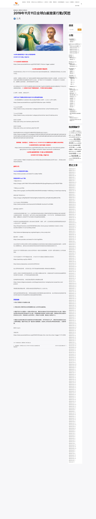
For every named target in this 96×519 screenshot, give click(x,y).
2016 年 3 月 (71, 379)
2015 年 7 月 (71, 392)
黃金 (80, 158)
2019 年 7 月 (71, 311)
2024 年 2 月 (71, 219)
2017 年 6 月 (71, 354)
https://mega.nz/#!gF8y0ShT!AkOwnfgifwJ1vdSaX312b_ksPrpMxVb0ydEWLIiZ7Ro (37, 197)
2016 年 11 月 (71, 365)
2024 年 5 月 (71, 214)
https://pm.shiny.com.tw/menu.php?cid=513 (26, 121)
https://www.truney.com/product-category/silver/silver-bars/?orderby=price (36, 115)
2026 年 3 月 (71, 177)
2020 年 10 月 (71, 286)
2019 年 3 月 (71, 318)
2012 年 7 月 (71, 453)
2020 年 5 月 (71, 295)
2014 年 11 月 (71, 406)
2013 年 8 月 (71, 431)
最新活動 (24, 2)
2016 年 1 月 (71, 382)
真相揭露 (75, 145)
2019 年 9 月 (71, 308)
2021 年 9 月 (71, 268)
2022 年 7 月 (71, 251)
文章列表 (46, 2)
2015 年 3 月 (71, 399)
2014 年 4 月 (71, 418)
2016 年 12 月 (71, 364)
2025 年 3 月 (71, 197)
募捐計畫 (77, 2)
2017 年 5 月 (71, 355)
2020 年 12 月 (71, 283)
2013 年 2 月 (71, 441)
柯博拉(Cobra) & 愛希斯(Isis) (37, 2)
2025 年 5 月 (71, 194)
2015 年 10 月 (71, 387)
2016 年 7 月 (71, 372)
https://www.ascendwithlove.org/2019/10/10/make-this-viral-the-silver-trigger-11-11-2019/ (40, 335)
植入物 (76, 143)
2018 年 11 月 (71, 325)
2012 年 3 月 (71, 460)
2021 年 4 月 (71, 276)
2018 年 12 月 (71, 323)
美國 (75, 149)
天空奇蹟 (71, 101)
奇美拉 (78, 135)
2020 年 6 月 (71, 293)
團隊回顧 (71, 72)
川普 (71, 139)
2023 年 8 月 (71, 229)
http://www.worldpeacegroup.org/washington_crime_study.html (32, 232)
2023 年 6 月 (71, 232)
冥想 (79, 132)
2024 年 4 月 (71, 215)
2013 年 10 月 (71, 428)
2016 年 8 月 (71, 370)
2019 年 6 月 (71, 313)
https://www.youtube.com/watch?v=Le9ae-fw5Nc (28, 173)
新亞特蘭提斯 (78, 141)
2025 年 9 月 (71, 187)
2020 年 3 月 (71, 298)
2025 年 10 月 (71, 185)
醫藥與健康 (72, 93)
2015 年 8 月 (71, 391)
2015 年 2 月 (71, 401)
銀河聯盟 (73, 153)
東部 (71, 84)
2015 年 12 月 (71, 384)
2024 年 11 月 (71, 204)
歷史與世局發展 (73, 89)
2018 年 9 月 (71, 328)
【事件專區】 (71, 75)
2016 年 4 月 (71, 377)
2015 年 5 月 (71, 396)
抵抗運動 (77, 139)
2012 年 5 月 (71, 456)
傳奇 (19, 18)
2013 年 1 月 (71, 443)
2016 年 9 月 (71, 369)
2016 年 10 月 (71, 367)
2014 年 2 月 (71, 421)
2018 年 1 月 (71, 342)
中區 (71, 82)
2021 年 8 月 (71, 269)
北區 (71, 80)
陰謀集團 (74, 156)
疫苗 (71, 145)
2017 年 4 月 (71, 357)
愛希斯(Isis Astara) (73, 49)
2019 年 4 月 (71, 316)
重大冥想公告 (24, 10)
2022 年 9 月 (71, 247)
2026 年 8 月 (71, 168)
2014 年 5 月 (71, 416)
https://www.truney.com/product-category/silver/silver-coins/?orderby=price (36, 108)
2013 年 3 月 (71, 439)
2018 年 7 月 (71, 332)
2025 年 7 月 (71, 190)
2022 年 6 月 (71, 252)
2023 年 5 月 (71, 234)
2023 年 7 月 (71, 231)
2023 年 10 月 (71, 226)
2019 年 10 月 (71, 306)
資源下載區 (77, 5)
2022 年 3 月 (71, 258)
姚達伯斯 (78, 137)
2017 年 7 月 (71, 352)
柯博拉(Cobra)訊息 (73, 47)
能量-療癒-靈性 (73, 94)
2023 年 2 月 (71, 239)
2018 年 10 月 (71, 327)
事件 (74, 131)
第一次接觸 (76, 147)
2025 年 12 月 (71, 182)
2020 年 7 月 (71, 291)
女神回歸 (71, 103)
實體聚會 (72, 2)
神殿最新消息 (72, 39)
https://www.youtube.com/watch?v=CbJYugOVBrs (28, 239)
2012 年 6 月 (71, 455)
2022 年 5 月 (71, 254)
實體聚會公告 (72, 86)
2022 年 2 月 (71, 259)
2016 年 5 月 (71, 375)
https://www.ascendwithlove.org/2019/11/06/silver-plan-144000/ (32, 102)
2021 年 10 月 (71, 266)
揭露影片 (71, 71)
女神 (70, 137)
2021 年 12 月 (71, 263)
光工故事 (71, 91)
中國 (72, 131)
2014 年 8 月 (71, 411)
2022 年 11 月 (71, 244)
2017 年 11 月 (71, 345)
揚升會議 (73, 141)
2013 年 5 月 (71, 436)
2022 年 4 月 (71, 256)
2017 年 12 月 (71, 343)
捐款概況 (70, 55)
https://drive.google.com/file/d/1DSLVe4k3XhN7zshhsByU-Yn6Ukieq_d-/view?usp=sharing (40, 190)
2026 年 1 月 (71, 180)
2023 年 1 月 (71, 241)
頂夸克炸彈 (75, 158)
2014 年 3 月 (71, 419)
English (70, 116)
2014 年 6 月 (71, 414)
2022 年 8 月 (71, 249)
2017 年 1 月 (71, 362)
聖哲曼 (72, 151)
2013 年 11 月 (71, 426)
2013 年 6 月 (71, 434)
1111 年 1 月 (71, 461)
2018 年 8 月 (71, 330)
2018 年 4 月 (71, 337)
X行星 (70, 131)
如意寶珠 (73, 137)
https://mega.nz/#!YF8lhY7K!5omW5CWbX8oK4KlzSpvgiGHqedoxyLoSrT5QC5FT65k (38, 183)
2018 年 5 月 (71, 335)
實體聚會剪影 (72, 77)
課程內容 (71, 59)
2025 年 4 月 (71, 195)
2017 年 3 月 (71, 359)
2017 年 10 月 (71, 347)
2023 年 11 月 (71, 224)
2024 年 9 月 (71, 207)
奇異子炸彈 (73, 135)
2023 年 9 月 (71, 227)
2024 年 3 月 (71, 217)
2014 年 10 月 (71, 407)
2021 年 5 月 (71, 274)
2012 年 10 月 (71, 448)
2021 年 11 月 (71, 264)
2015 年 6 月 (71, 394)
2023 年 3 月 (71, 237)
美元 (73, 149)
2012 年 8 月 (71, 451)
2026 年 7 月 (71, 170)
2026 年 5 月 (71, 173)
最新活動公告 (16, 10)
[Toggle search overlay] (81, 3)
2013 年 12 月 (71, 424)
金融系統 (75, 151)
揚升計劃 (71, 106)
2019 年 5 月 (71, 315)
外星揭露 (71, 99)
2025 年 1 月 (71, 200)
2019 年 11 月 (71, 305)
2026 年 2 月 (71, 178)
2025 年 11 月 (71, 183)
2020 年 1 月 (71, 301)
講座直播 (71, 69)
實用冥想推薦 (72, 64)
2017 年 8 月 (71, 350)
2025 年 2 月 (71, 199)
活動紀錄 (71, 41)
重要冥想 (54, 2)
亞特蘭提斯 (78, 131)
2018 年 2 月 (71, 340)
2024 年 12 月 (71, 202)
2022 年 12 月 (71, 242)
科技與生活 (72, 96)
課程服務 (70, 56)
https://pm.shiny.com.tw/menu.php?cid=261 (26, 128)
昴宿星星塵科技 (73, 111)
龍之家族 (70, 159)
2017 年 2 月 (71, 360)
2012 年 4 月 (71, 458)
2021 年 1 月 (71, 281)
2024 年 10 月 (71, 205)
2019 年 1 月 (71, 322)
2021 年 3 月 (71, 278)
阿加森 (77, 153)
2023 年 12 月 (71, 222)
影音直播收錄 (71, 68)
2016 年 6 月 (71, 374)
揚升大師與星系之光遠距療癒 (75, 113)
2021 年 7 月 (71, 271)
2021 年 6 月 (71, 273)
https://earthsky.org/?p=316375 (23, 259)
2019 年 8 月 (71, 310)
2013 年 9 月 (71, 429)
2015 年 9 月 (71, 389)
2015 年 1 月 (71, 402)
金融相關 (71, 98)
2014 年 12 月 (71, 404)
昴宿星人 (72, 143)
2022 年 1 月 (71, 261)
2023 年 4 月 (71, 236)
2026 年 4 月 (71, 175)
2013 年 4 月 (71, 438)
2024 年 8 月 (71, 209)
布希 (73, 139)
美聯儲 (78, 149)
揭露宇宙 (71, 104)
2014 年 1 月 (71, 423)
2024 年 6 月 (71, 212)
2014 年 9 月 (71, 409)
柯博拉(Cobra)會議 (73, 52)
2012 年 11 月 (71, 446)
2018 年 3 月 (71, 338)
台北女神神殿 (71, 38)
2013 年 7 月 (71, 433)
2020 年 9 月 (71, 288)
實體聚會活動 (71, 76)
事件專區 (28, 2)
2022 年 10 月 (71, 246)
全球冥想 (72, 132)
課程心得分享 (72, 57)
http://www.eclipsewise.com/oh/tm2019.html (26, 264)
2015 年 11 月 (71, 386)
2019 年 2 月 (71, 320)
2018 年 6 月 (71, 333)
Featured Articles (73, 117)
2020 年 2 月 (71, 300)
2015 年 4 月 (71, 397)
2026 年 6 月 (71, 172)
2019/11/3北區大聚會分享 (60, 345)
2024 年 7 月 (71, 210)
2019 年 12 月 (71, 303)
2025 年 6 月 (71, 192)
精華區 (50, 2)
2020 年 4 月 (71, 296)
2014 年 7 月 (71, 412)
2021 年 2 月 (71, 279)
